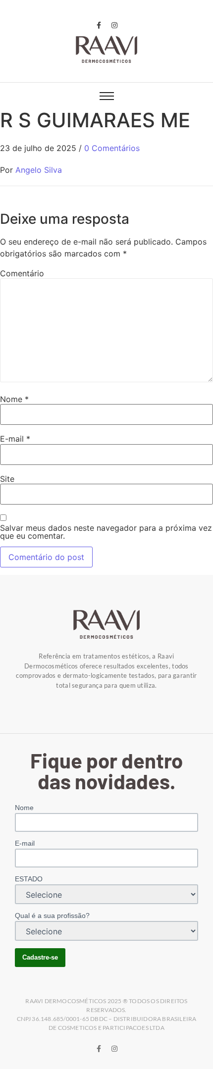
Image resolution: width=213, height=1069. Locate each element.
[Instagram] (114, 25)
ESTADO (29, 878)
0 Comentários (112, 148)
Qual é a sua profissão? (52, 915)
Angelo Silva (38, 170)
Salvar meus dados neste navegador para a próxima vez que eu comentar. (106, 532)
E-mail (15, 439)
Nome (14, 399)
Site (7, 479)
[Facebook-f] (98, 25)
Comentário (22, 273)
